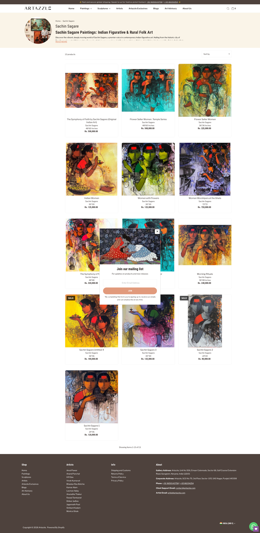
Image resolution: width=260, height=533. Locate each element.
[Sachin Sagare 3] (148, 320)
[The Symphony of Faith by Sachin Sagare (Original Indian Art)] (91, 90)
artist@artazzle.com (176, 493)
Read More (61, 42)
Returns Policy (117, 474)
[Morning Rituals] (204, 245)
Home (71, 8)
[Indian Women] (91, 169)
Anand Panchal (73, 474)
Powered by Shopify (55, 527)
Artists (119, 8)
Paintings (85, 8)
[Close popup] (157, 231)
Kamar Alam (71, 487)
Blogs (156, 8)
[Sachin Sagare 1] (91, 396)
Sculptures (103, 8)
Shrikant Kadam (73, 508)
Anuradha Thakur (74, 494)
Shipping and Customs (121, 470)
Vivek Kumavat (73, 480)
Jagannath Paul (73, 504)
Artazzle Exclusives (138, 8)
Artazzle (42, 527)
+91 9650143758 (154, 2)
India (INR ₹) (228, 523)
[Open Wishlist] (256, 529)
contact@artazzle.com (185, 488)
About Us (187, 8)
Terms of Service (118, 477)
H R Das (69, 477)
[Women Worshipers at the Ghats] (204, 169)
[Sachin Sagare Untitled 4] (91, 320)
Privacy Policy (117, 480)
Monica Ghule (72, 511)
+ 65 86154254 (171, 2)
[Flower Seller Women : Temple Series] (148, 90)
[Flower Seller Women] (204, 90)
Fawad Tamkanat (74, 497)
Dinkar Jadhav (72, 501)
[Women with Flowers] (148, 169)
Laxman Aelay (72, 491)
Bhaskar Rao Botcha (75, 484)
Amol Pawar (71, 470)
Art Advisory (171, 8)
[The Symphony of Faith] (91, 245)
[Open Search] (228, 8)
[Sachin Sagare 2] (204, 320)
